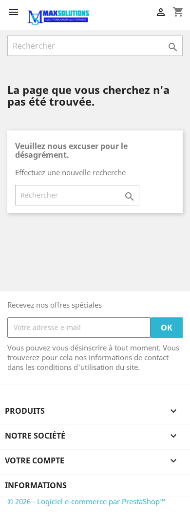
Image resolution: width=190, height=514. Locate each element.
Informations (36, 485)
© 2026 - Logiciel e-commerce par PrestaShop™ (86, 501)
